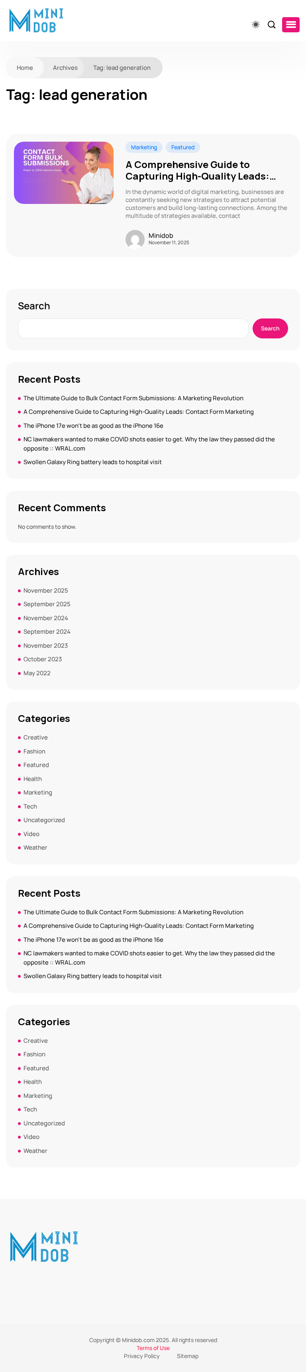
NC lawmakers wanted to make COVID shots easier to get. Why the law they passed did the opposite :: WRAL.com (149, 444)
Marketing (144, 147)
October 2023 (43, 659)
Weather (35, 847)
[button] (291, 24)
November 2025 (46, 590)
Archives (65, 67)
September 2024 (47, 631)
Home (25, 67)
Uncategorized (44, 820)
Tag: (122, 67)
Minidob (161, 235)
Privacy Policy (142, 1356)
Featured (182, 147)
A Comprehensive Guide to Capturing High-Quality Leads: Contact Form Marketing (197, 170)
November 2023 (46, 645)
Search (34, 305)
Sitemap (187, 1356)
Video (31, 834)
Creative (36, 737)
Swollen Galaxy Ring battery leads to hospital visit (93, 462)
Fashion (34, 751)
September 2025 (47, 604)
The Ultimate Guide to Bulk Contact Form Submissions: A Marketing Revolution (133, 398)
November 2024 (46, 618)
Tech (30, 806)
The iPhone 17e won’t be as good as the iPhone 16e (93, 425)
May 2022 (37, 673)
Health (33, 779)
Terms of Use (153, 1348)
